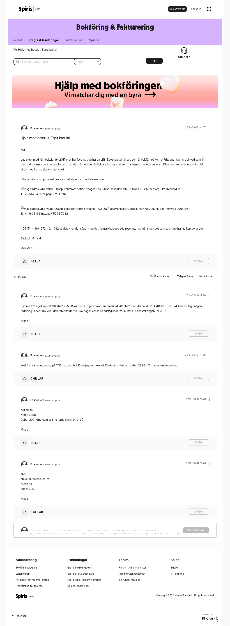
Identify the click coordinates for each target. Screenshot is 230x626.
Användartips (74, 40)
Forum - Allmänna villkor (132, 567)
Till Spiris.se (177, 573)
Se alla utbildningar (78, 585)
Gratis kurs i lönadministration (84, 579)
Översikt (17, 40)
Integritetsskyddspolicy (132, 573)
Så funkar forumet (129, 579)
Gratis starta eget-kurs (80, 573)
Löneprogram (23, 573)
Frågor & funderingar (44, 40)
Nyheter (94, 40)
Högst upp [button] (20, 615)
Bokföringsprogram (26, 567)
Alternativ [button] (154, 62)
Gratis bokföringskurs (79, 567)
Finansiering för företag (29, 585)
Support (175, 567)
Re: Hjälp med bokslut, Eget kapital (35, 49)
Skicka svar (196, 530)
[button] (209, 128)
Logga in (196, 8)
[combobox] (54, 61)
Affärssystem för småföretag (32, 579)
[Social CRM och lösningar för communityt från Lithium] (210, 617)
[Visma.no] (29, 9)
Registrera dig (177, 8)
